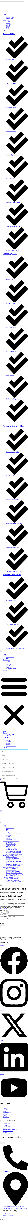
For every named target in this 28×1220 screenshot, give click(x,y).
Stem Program (6, 20)
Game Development (11, 845)
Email (1, 914)
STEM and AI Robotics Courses (11, 841)
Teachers (8, 24)
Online (8, 21)
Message (2, 923)
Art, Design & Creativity (12, 878)
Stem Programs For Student (13, 833)
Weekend (8, 27)
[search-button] (17, 778)
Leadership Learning (11, 28)
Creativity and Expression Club (11, 877)
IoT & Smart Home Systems (13, 865)
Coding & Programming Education (14, 864)
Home (4, 14)
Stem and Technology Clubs (10, 855)
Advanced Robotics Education (13, 852)
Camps (5, 15)
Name (1, 1141)
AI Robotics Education (12, 849)
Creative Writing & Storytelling (14, 881)
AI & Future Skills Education (13, 861)
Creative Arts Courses (12, 575)
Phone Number (4, 916)
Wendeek (8, 838)
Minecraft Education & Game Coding (15, 875)
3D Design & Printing (11, 857)
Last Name (3, 912)
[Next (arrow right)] (2, 1219)
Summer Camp (10, 17)
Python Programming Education (14, 854)
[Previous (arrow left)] (0, 1219)
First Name (3, 910)
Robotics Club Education (12, 858)
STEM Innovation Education (13, 860)
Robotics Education (11, 844)
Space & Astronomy (11, 868)
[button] (14, 701)
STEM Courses (9, 34)
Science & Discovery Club (13, 426)
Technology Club (10, 254)
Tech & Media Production (12, 880)
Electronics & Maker (11, 870)
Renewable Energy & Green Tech (14, 874)
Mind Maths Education (12, 846)
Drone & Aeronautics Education (14, 862)
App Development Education (13, 851)
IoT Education (9, 842)
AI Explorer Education (11, 848)
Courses (5, 30)
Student (8, 23)
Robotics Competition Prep (13, 871)
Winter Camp (9, 18)
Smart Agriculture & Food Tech (14, 873)
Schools (8, 26)
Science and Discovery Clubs (10, 867)
